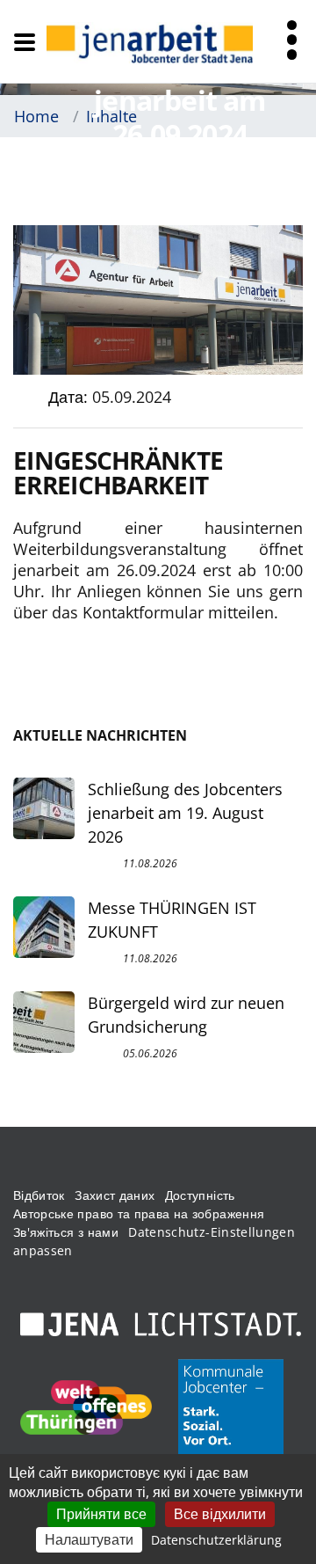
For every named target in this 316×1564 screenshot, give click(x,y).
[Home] (150, 42)
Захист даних (114, 1195)
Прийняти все (101, 1514)
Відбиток (39, 1195)
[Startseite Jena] (160, 1324)
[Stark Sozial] (231, 1407)
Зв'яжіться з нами (65, 1232)
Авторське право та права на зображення (138, 1213)
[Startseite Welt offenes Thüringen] (86, 1407)
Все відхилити (220, 1514)
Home (36, 116)
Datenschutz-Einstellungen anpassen (154, 1241)
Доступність (200, 1195)
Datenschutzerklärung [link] (216, 1539)
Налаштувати (89, 1539)
